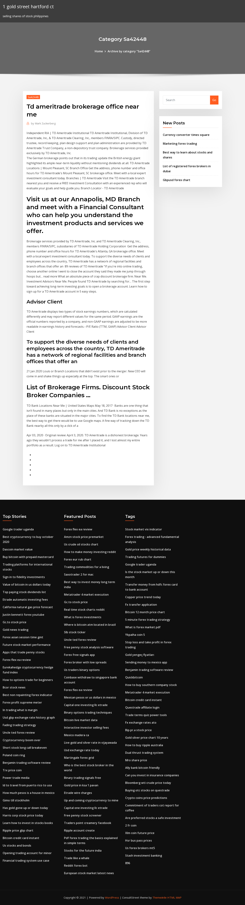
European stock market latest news (89, 873)
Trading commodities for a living (86, 567)
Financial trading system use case (26, 861)
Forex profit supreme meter (22, 702)
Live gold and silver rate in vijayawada (90, 743)
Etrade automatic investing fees (25, 600)
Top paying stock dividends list (24, 592)
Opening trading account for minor (27, 853)
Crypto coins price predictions (146, 798)
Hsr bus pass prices (138, 840)
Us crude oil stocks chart (81, 544)
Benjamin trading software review (27, 763)
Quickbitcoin (134, 677)
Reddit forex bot (76, 866)
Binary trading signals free (82, 778)
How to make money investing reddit (90, 552)
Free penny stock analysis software (89, 647)
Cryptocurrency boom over (22, 740)
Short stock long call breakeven (25, 748)
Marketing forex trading (180, 144)
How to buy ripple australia (144, 745)
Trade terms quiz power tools (146, 715)
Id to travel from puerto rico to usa (27, 785)
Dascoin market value (18, 549)
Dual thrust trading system (144, 753)
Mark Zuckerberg (43, 123)
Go (214, 100)
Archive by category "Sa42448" (129, 51)
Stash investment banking (143, 856)
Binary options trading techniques (88, 712)
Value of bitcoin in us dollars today (27, 584)
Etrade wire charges (78, 793)
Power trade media (16, 778)
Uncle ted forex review (19, 733)
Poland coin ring (14, 755)
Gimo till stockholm (16, 800)
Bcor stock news (14, 687)
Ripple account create (79, 830)
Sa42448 (33, 97)
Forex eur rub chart (77, 559)
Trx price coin (12, 770)
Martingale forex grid (79, 758)
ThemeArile (159, 897)
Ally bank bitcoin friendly (142, 768)
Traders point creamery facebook (87, 823)
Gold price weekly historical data (148, 549)
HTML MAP (174, 897)
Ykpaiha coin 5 (135, 635)
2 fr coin (130, 825)
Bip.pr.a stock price (138, 730)
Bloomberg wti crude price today (148, 783)
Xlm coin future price (139, 833)
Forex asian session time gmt (23, 637)
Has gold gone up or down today (25, 808)
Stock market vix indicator (143, 529)
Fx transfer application (141, 605)
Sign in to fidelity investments (24, 577)
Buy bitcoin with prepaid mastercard (28, 557)
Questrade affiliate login (142, 707)
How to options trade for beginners (28, 680)
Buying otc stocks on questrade (147, 790)
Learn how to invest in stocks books (28, 823)
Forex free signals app (79, 655)
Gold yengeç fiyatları (139, 655)
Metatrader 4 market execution (86, 595)
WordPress (112, 897)
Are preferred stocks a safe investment (153, 818)
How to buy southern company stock (151, 685)
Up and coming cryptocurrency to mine (91, 800)
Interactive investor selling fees (86, 728)
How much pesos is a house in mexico (29, 793)
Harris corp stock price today (23, 815)
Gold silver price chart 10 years (146, 738)
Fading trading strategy (19, 725)
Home (99, 51)
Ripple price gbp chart (18, 830)
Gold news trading (15, 630)
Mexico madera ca (76, 735)
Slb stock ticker (75, 632)
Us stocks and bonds (17, 845)
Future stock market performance (27, 645)
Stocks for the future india (83, 850)
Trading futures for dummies (145, 557)
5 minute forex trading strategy (147, 620)
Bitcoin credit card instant (21, 838)
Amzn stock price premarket (84, 537)
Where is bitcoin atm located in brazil (90, 625)
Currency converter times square (186, 135)
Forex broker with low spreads (85, 662)
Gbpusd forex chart (176, 180)
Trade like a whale (76, 858)
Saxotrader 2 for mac (78, 574)
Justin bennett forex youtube (23, 615)
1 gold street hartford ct (28, 6)
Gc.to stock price (14, 622)
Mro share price (136, 760)
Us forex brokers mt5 (140, 848)
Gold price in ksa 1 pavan (81, 785)
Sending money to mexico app (146, 662)
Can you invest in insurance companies (152, 775)
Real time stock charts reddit (84, 610)
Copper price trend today (143, 597)
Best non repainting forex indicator (27, 695)
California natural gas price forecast (28, 607)
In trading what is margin (20, 710)
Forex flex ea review (17, 660)
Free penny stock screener (83, 815)
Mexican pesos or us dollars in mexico (90, 697)
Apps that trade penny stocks (24, 652)
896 (127, 863)
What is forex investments (82, 617)
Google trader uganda (18, 529)
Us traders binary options (82, 670)
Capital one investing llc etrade (86, 705)
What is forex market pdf (143, 627)
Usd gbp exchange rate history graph (29, 717)
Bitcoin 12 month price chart (145, 612)
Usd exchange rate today (81, 750)
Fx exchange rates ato (140, 723)
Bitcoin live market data (80, 720)
